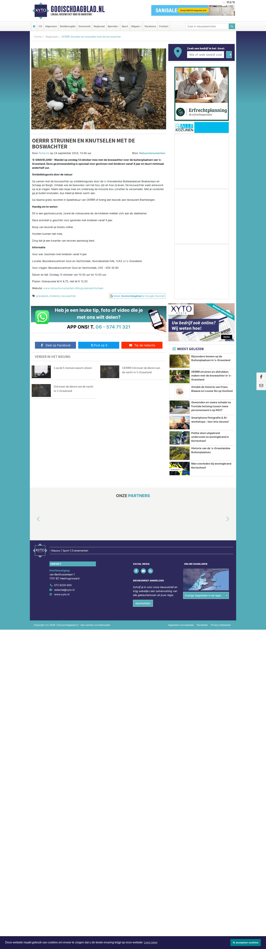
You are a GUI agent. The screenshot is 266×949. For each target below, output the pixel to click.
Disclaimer (202, 625)
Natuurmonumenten (152, 153)
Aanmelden (143, 603)
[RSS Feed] (150, 571)
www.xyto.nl (61, 594)
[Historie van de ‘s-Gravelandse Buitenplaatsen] (179, 453)
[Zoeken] (232, 26)
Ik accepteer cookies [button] (245, 942)
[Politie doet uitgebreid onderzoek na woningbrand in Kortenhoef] (179, 438)
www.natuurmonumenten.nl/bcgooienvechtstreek (73, 288)
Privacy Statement (221, 625)
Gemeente (85, 26)
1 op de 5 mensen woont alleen (73, 368)
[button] (34, 519)
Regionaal (99, 26)
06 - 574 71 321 (113, 327)
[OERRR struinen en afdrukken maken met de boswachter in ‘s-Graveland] (179, 377)
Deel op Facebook (58, 345)
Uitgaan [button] (135, 26)
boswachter (68, 295)
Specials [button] (112, 26)
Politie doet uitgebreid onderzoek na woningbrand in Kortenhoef (210, 436)
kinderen (54, 295)
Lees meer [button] (150, 942)
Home (38, 36)
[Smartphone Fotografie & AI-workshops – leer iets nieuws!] (179, 422)
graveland (42, 295)
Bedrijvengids (67, 26)
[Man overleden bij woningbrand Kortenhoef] (179, 468)
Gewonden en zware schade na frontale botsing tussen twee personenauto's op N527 (211, 406)
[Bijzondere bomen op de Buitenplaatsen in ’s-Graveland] (179, 361)
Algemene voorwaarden (181, 625)
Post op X (100, 345)
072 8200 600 (63, 585)
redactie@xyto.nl (64, 589)
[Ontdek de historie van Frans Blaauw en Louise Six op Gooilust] (179, 392)
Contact (163, 26)
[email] (261, 386)
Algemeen (51, 26)
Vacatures (150, 26)
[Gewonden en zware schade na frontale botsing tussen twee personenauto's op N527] (179, 407)
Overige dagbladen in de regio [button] (203, 595)
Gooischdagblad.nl (78, 9)
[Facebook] (136, 571)
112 (40, 26)
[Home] (34, 26)
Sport (125, 26)
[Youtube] (143, 571)
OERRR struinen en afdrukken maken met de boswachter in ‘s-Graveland (211, 375)
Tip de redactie (144, 345)
